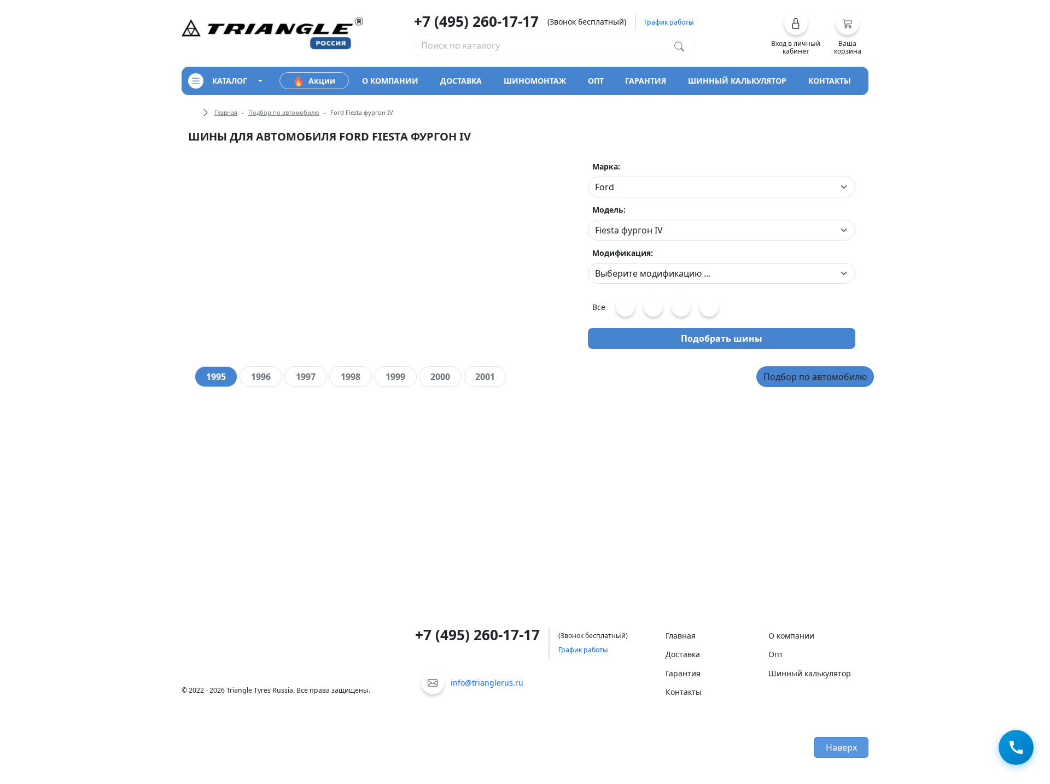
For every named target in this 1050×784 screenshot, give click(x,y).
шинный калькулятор (737, 80)
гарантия (645, 80)
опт (596, 80)
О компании (791, 635)
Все (598, 307)
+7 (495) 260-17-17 (476, 21)
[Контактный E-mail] (433, 682)
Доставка (683, 654)
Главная (225, 112)
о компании (390, 80)
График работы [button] (669, 22)
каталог (229, 80)
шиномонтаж (535, 80)
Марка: (606, 166)
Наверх (841, 747)
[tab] (216, 376)
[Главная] (272, 32)
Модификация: (622, 253)
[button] (796, 33)
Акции (321, 80)
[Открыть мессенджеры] (1016, 747)
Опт (775, 654)
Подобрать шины (721, 338)
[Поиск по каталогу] (679, 45)
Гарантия (683, 673)
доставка (461, 80)
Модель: (609, 209)
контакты (829, 80)
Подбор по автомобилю (283, 112)
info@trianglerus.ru (487, 682)
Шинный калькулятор (809, 673)
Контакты (684, 692)
